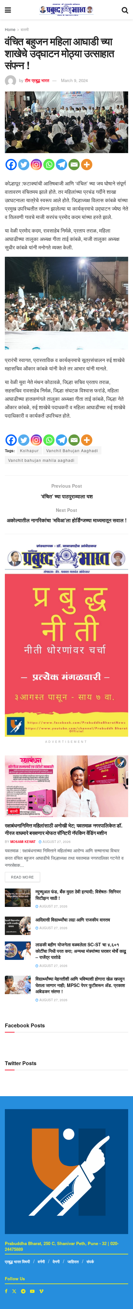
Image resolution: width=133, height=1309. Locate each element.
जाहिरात (73, 1261)
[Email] (74, 164)
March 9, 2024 (74, 80)
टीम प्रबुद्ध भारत (37, 80)
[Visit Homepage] (66, 9)
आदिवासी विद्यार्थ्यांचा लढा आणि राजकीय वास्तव (73, 919)
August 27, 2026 (56, 841)
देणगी (56, 1261)
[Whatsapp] (49, 164)
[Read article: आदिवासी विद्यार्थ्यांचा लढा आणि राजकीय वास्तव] (18, 926)
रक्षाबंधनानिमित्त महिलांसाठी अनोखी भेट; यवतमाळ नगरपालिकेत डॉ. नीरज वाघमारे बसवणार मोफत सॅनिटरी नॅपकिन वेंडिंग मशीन (63, 829)
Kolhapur (29, 450)
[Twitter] (23, 164)
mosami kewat (23, 841)
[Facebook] (11, 164)
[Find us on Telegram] (23, 1291)
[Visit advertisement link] (66, 640)
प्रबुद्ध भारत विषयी (17, 1261)
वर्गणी (41, 1261)
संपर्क (90, 1261)
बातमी (25, 29)
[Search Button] (125, 9)
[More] (86, 164)
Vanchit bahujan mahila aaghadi (41, 460)
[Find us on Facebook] (6, 1291)
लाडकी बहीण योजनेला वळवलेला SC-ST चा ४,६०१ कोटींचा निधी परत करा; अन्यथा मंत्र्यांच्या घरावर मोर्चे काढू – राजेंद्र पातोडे (81, 950)
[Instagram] (36, 164)
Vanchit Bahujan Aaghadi (72, 450)
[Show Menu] (8, 9)
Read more (25, 875)
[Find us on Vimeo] (41, 1291)
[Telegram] (61, 164)
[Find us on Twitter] (14, 1291)
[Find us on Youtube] (32, 1291)
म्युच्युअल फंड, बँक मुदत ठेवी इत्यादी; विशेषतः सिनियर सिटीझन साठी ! (78, 894)
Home (10, 29)
